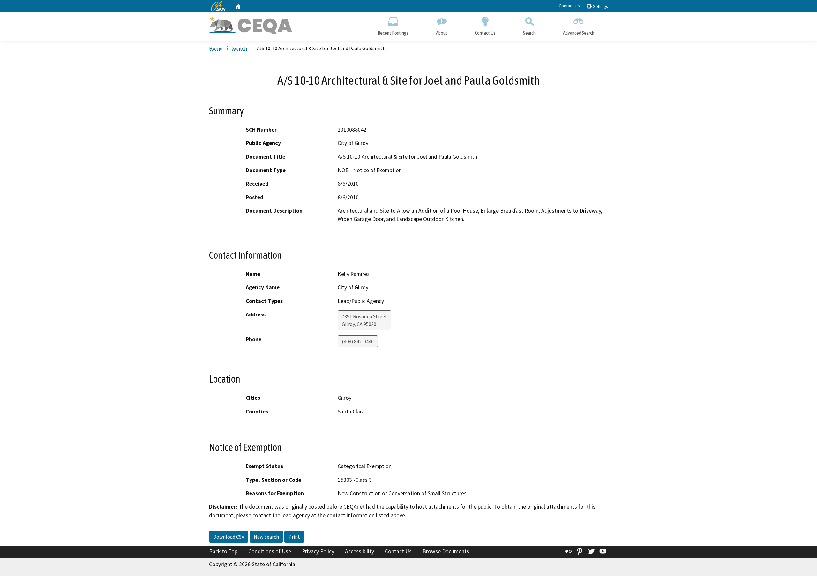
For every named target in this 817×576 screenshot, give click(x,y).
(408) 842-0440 (358, 341)
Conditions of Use (269, 551)
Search (529, 33)
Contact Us (569, 6)
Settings (600, 6)
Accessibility (359, 551)
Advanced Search (578, 33)
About (441, 33)
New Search (266, 537)
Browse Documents (446, 551)
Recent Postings (393, 33)
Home (215, 48)
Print (294, 537)
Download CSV (228, 537)
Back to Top (223, 551)
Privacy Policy (318, 551)
